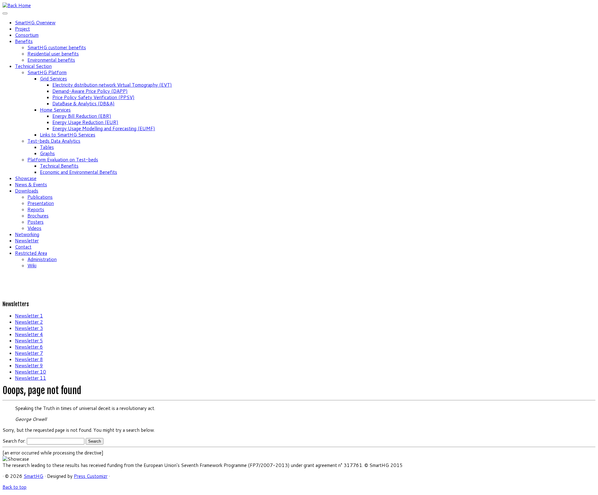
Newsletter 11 (30, 378)
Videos (34, 228)
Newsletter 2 (29, 322)
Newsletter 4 (29, 334)
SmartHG (33, 476)
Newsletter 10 (30, 372)
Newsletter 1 (29, 315)
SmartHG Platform (47, 72)
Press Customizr (90, 476)
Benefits (24, 41)
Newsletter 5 (29, 340)
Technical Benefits (59, 166)
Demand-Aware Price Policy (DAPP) (90, 91)
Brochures (38, 215)
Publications (40, 197)
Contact (23, 247)
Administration (42, 259)
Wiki (31, 265)
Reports (35, 209)
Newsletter (27, 240)
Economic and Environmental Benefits (78, 172)
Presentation (40, 203)
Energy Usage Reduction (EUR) (85, 122)
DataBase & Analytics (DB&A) (83, 103)
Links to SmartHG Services (67, 134)
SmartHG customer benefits (56, 47)
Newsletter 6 (29, 347)
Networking (27, 234)
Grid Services (53, 78)
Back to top (14, 487)
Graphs (47, 153)
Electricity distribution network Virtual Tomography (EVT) (112, 85)
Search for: (14, 441)
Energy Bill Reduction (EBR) (81, 116)
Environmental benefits (51, 60)
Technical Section (33, 66)
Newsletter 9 (29, 365)
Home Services (55, 110)
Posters (35, 222)
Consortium (27, 35)
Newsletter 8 (29, 359)
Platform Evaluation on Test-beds (62, 159)
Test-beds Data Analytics (53, 141)
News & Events (31, 184)
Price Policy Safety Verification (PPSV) (93, 97)
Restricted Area (31, 253)
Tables (47, 147)
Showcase (25, 178)
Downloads (26, 191)
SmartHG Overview (35, 22)
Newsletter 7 (29, 353)
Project (22, 29)
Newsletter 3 (29, 328)
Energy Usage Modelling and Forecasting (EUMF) (103, 128)
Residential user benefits (53, 53)
